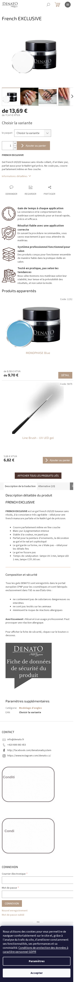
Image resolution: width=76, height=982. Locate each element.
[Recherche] (48, 4)
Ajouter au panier (36, 145)
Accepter (37, 973)
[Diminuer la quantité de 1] (15, 148)
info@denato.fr (15, 739)
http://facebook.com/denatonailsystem (29, 750)
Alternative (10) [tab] (46, 486)
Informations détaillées (14, 176)
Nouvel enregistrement (14, 911)
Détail (65, 375)
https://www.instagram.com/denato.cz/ (29, 756)
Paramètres (37, 961)
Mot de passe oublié (13, 915)
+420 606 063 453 (16, 745)
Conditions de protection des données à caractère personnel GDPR (35, 950)
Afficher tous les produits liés (38, 475)
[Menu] (67, 4)
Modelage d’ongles (30, 708)
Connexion (12, 903)
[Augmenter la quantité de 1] (15, 143)
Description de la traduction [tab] (20, 486)
